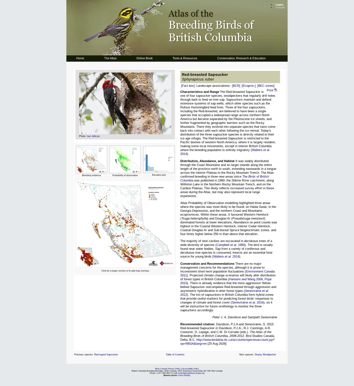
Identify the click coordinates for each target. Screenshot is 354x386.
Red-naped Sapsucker (106, 354)
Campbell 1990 (230, 245)
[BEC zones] (266, 86)
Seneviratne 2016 (247, 302)
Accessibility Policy (190, 369)
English (279, 5)
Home (80, 58)
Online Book (144, 58)
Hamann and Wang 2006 (246, 279)
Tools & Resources (185, 58)
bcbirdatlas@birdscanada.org (191, 373)
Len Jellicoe (93, 136)
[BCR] (236, 86)
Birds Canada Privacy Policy (168, 369)
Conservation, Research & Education (241, 58)
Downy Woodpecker (265, 354)
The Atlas (110, 58)
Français (280, 7)
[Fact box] (188, 86)
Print (270, 90)
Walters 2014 (226, 256)
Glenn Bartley (184, 375)
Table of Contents (175, 354)
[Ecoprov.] (249, 86)
